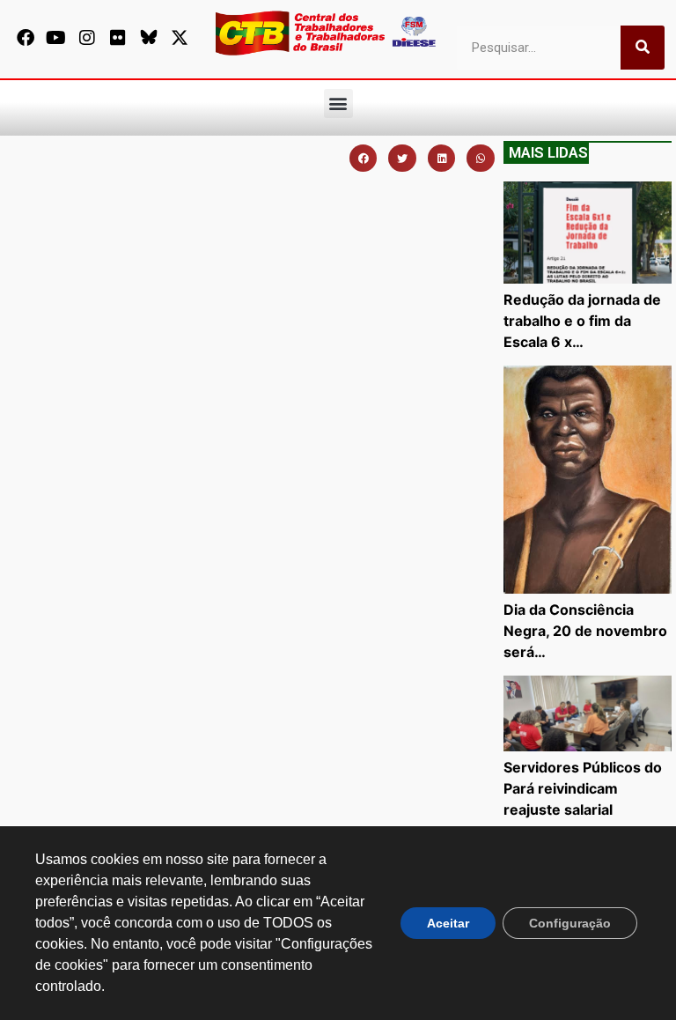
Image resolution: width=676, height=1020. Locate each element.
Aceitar (448, 923)
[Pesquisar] (643, 48)
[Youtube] (56, 38)
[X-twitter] (179, 38)
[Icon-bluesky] (149, 38)
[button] (338, 103)
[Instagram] (87, 38)
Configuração (570, 923)
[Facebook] (25, 38)
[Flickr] (118, 38)
